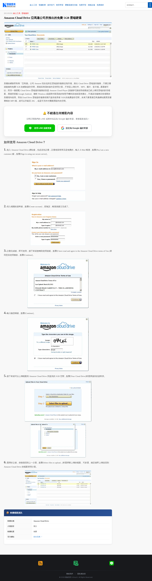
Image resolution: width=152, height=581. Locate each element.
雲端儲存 (25, 13)
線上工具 (33, 5)
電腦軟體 (42, 5)
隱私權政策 (81, 574)
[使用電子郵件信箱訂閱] (76, 563)
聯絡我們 (69, 574)
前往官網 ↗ (37, 537)
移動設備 (91, 5)
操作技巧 (51, 5)
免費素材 (100, 5)
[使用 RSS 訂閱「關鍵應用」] (40, 563)
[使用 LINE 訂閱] (112, 563)
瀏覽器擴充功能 (71, 5)
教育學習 (59, 5)
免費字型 (82, 5)
